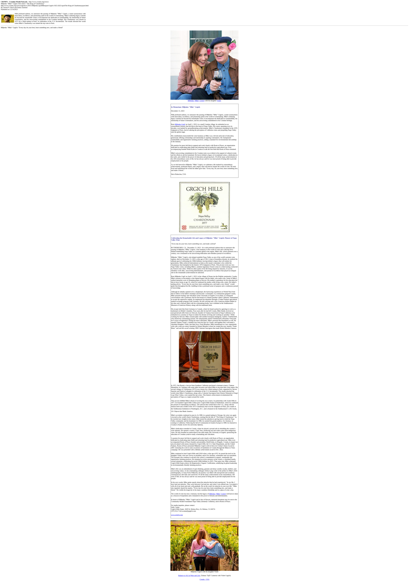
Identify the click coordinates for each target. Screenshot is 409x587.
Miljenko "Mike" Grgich (196, 101)
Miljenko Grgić (180, 124)
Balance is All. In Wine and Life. (189, 575)
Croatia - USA (204, 579)
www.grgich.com (177, 515)
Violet (219, 101)
